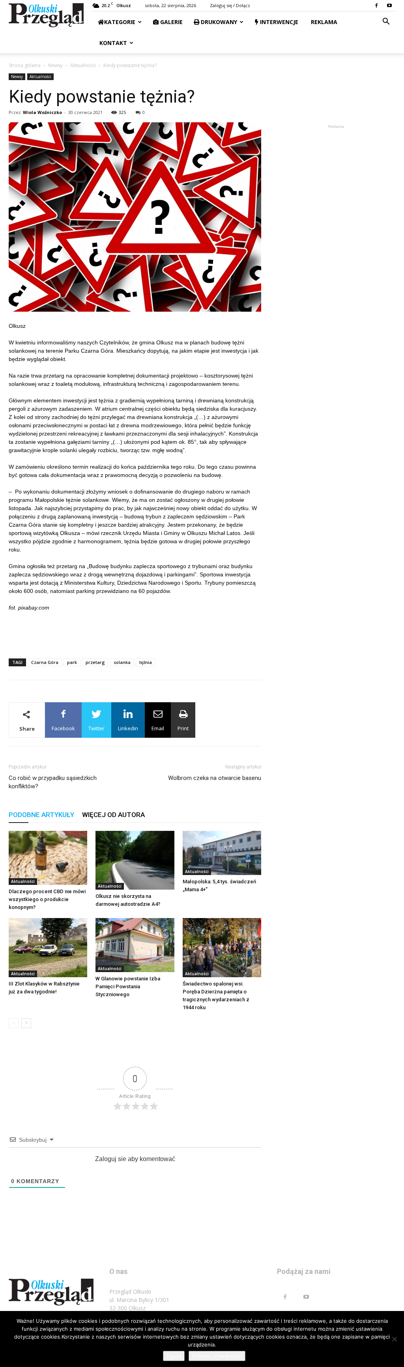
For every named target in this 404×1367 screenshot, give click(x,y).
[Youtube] (389, 5)
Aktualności (83, 65)
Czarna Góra (44, 662)
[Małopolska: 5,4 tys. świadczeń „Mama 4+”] (222, 853)
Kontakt (112, 43)
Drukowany (218, 22)
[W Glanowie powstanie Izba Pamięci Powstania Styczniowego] (134, 945)
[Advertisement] (135, 632)
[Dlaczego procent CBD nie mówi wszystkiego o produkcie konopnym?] (48, 858)
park (72, 662)
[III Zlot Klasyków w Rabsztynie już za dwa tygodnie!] (48, 947)
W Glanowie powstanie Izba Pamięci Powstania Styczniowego (127, 986)
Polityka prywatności (217, 1356)
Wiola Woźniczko (42, 112)
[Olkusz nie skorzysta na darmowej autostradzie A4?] (134, 860)
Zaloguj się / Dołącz (230, 5)
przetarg (95, 662)
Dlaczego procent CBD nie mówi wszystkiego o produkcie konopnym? (47, 899)
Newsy (55, 65)
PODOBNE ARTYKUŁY (41, 815)
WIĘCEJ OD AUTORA (113, 815)
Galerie (171, 22)
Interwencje (278, 22)
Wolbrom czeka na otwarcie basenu (214, 778)
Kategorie (119, 22)
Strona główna (25, 65)
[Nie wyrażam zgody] (394, 1339)
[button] (385, 22)
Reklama (323, 22)
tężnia (145, 662)
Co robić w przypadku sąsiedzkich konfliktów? (53, 782)
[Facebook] (376, 5)
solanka (122, 662)
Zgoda (173, 1356)
